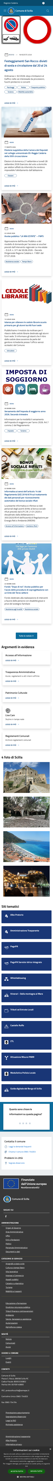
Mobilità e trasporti (14, 1291)
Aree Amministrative (14, 1231)
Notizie (9, 1339)
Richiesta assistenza (14, 1424)
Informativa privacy (14, 1444)
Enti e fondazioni (13, 1239)
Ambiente (10, 1315)
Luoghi (8, 1358)
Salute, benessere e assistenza (18, 1319)
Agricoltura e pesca (14, 1326)
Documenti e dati (13, 1251)
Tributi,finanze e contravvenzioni (19, 1311)
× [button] (50, 1449)
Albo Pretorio (11, 1440)
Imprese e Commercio (15, 1275)
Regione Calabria (11, 2)
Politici (8, 1243)
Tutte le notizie (25, 635)
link (26, 1466)
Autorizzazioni (12, 1323)
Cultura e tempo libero (15, 1267)
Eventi (8, 1362)
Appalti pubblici (12, 1279)
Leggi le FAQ (11, 1420)
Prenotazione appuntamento (18, 1412)
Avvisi (11, 54)
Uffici (8, 1235)
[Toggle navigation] (4, 10)
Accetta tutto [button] (17, 1471)
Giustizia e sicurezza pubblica (18, 1307)
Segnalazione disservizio (16, 1416)
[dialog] (26, 1464)
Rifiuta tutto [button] (36, 1471)
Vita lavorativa (12, 1271)
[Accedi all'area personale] (43, 3)
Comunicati (10, 1343)
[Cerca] (47, 10)
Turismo (9, 1287)
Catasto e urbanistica (14, 1283)
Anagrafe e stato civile (15, 1263)
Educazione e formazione (16, 1303)
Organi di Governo (13, 1227)
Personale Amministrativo (16, 1247)
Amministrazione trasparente (18, 1436)
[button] (26, 1477)
